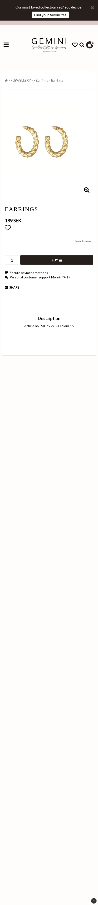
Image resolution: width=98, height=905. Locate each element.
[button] (75, 45)
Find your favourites (50, 15)
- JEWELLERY (21, 80)
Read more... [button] (84, 241)
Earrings (57, 80)
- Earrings (41, 80)
